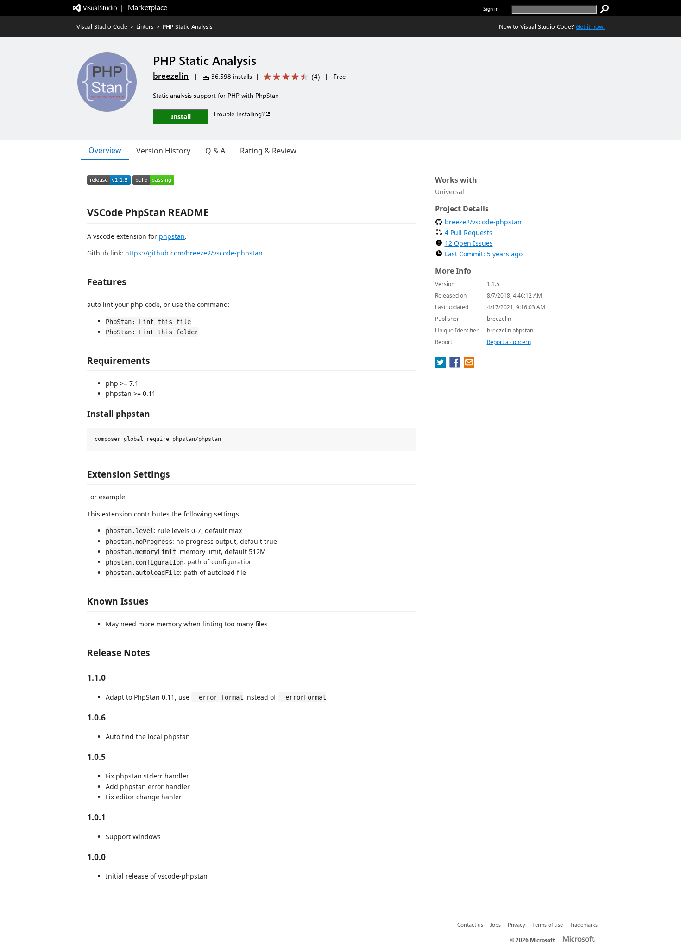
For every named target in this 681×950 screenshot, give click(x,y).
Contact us (470, 924)
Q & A (215, 151)
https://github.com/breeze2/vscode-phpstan (194, 253)
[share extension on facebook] (455, 365)
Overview (104, 150)
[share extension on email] (469, 365)
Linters (145, 26)
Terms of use (547, 924)
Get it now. (590, 26)
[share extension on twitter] (441, 365)
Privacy (516, 924)
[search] (604, 9)
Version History (163, 151)
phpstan (172, 236)
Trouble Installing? (239, 113)
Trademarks (584, 924)
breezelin (171, 75)
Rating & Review (268, 151)
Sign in (490, 8)
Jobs (495, 924)
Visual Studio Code (101, 26)
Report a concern (509, 342)
